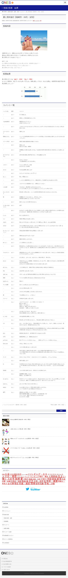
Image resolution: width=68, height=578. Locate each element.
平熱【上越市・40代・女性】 (58, 404)
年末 (63, 479)
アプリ (30, 474)
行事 (12, 483)
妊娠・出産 (37, 479)
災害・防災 (39, 481)
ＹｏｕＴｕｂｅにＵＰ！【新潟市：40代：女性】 (14, 404)
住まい (62, 476)
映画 (24, 481)
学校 (49, 479)
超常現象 (40, 483)
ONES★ (32, 573)
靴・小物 (51, 483)
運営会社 (5, 558)
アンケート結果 (7, 531)
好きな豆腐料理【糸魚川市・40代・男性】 (20, 419)
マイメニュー (7, 511)
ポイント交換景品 (8, 539)
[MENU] (65, 2)
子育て (44, 479)
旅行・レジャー (36, 20)
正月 (31, 481)
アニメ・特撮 (25, 474)
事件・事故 (43, 477)
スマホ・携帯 (9, 476)
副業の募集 (6, 528)
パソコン (20, 477)
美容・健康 (52, 481)
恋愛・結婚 (6, 481)
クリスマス (52, 474)
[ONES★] (7, 3)
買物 (32, 483)
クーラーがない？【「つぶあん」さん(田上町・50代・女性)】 (25, 448)
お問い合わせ (6, 569)
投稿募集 (6, 521)
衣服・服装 (24, 483)
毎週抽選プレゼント (9, 535)
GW (3, 474)
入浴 (9, 479)
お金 (7, 474)
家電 (59, 479)
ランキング (34, 477)
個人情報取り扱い (7, 564)
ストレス (59, 474)
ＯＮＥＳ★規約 (7, 567)
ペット (27, 477)
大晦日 (25, 479)
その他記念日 (15, 474)
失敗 (30, 479)
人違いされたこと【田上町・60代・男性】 (20, 429)
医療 (17, 478)
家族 (54, 479)
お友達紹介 (6, 542)
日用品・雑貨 (16, 481)
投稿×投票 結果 (8, 518)
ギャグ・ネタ (40, 474)
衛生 (16, 483)
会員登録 (6, 507)
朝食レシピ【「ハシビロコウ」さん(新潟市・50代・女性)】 (24, 438)
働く (4, 478)
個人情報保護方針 (7, 561)
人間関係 (53, 476)
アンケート (6, 524)
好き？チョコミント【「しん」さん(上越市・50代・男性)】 (24, 457)
